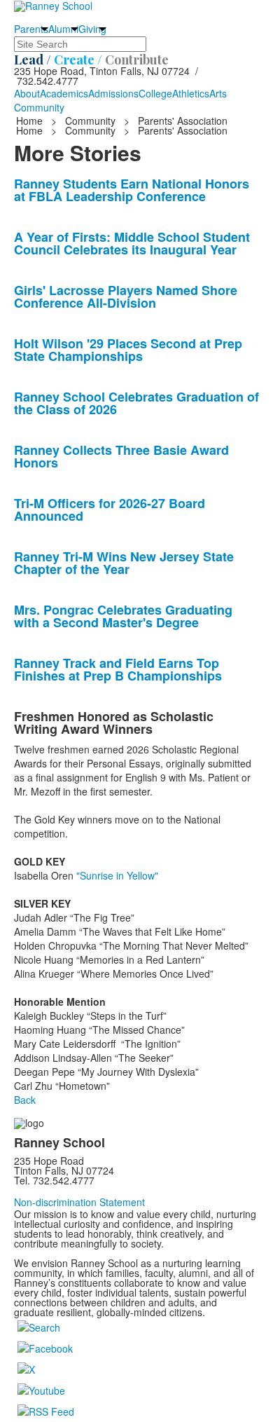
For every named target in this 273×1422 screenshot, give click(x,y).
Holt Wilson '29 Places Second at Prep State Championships (128, 349)
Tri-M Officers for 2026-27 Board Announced (109, 509)
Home (31, 121)
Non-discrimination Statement (79, 1202)
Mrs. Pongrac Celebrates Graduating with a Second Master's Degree (123, 616)
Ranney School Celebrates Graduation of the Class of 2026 (136, 403)
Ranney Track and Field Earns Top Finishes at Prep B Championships (118, 669)
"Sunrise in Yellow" (116, 875)
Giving (92, 29)
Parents (31, 29)
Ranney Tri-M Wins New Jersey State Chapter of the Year (124, 562)
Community (39, 107)
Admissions (113, 93)
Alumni (63, 29)
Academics (64, 93)
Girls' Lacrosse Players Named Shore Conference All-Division (125, 296)
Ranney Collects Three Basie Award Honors (121, 456)
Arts (218, 93)
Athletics (190, 93)
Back (25, 1100)
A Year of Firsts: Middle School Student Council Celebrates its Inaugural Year (132, 243)
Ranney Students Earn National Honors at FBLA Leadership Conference (131, 190)
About (27, 93)
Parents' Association (182, 121)
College (155, 93)
